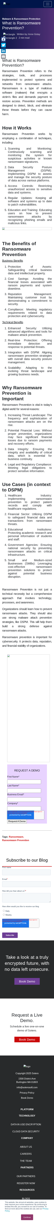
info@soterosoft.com (27, 1087)
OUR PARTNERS (26, 1176)
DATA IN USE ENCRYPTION (26, 1124)
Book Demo (27, 981)
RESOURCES (27, 1190)
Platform (27, 1109)
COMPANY (27, 1138)
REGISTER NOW (26, 1183)
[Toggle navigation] (48, 4)
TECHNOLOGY (27, 1115)
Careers (26, 1154)
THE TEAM (26, 1161)
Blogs (26, 1198)
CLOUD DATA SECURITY (26, 1131)
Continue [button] (27, 1217)
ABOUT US (26, 1147)
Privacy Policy (27, 1093)
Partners (27, 1167)
